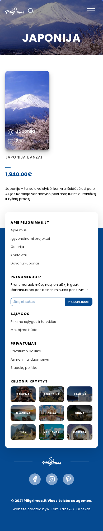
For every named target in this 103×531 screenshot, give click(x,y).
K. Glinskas (82, 509)
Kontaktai (19, 255)
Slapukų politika (24, 367)
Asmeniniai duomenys (30, 359)
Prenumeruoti (78, 301)
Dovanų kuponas (25, 263)
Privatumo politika (26, 351)
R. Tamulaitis (57, 509)
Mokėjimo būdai (24, 329)
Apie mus (19, 230)
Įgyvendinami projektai (30, 238)
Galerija (17, 246)
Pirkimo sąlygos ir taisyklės (33, 321)
